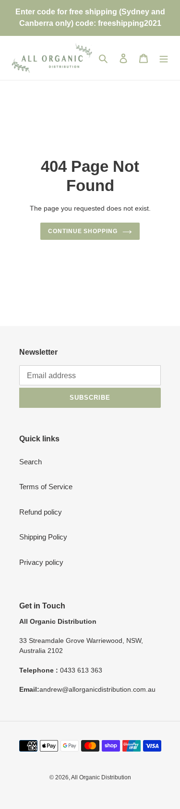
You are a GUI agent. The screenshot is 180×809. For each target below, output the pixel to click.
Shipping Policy (43, 537)
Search (30, 462)
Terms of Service (45, 487)
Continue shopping (83, 231)
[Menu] (164, 58)
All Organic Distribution (101, 777)
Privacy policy (41, 562)
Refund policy (40, 512)
